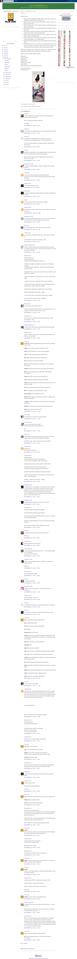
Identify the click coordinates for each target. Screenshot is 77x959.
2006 (5, 57)
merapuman (26, 207)
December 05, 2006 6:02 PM (32, 568)
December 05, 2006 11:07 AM (32, 411)
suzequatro (26, 446)
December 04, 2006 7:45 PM (32, 180)
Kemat (25, 225)
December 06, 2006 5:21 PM (32, 824)
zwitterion (26, 233)
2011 (5, 47)
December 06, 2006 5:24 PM (32, 835)
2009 (5, 51)
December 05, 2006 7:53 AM (32, 252)
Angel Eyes (26, 541)
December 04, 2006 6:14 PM (32, 160)
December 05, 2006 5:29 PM (32, 545)
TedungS (26, 191)
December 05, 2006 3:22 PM (32, 504)
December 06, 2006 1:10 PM (32, 741)
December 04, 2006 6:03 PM (32, 146)
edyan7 (25, 434)
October (7, 74)
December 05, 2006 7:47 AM (32, 241)
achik (25, 136)
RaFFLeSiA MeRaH (28, 245)
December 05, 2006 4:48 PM (32, 527)
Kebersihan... (7, 62)
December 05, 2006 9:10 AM (32, 329)
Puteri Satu (26, 303)
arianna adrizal (27, 548)
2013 (5, 45)
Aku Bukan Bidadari (28, 325)
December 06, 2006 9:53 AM (32, 614)
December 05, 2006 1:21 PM (32, 443)
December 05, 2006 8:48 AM (32, 321)
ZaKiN (25, 129)
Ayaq (25, 113)
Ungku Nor (26, 780)
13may (25, 341)
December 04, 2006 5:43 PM (32, 125)
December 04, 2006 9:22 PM (32, 196)
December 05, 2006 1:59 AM (32, 222)
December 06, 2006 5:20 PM (32, 804)
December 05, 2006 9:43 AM (32, 338)
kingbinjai (26, 183)
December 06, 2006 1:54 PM (32, 768)
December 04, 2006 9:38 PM (32, 204)
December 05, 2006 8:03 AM (32, 300)
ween (25, 681)
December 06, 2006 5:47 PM (32, 874)
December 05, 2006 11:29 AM (32, 418)
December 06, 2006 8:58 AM (32, 599)
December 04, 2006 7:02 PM (32, 169)
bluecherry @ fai (27, 902)
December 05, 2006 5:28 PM (32, 538)
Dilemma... (7, 68)
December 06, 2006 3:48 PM (32, 791)
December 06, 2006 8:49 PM (32, 898)
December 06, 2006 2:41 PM (32, 777)
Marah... (6, 70)
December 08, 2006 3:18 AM (32, 927)
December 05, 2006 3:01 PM (32, 481)
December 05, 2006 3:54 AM (32, 229)
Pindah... (6, 64)
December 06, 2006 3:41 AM (32, 592)
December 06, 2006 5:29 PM (32, 855)
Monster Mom (27, 586)
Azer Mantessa (27, 559)
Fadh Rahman (27, 484)
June (6, 82)
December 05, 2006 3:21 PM (32, 496)
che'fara (25, 173)
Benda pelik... (7, 66)
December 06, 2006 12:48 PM (32, 716)
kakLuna (26, 414)
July (6, 80)
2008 (5, 53)
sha (25, 579)
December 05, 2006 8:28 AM (32, 312)
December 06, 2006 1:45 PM (32, 759)
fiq (24, 200)
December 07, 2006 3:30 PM (32, 912)
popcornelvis (27, 422)
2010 (5, 49)
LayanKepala (38, 5)
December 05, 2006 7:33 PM (32, 575)
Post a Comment (24, 943)
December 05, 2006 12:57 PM (32, 431)
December (7, 58)
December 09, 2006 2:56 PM (32, 940)
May (6, 84)
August (6, 78)
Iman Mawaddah (27, 164)
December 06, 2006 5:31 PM (32, 864)
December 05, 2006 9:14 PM (32, 583)
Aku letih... (7, 60)
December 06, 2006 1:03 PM (32, 733)
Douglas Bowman (36, 958)
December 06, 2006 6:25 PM (32, 891)
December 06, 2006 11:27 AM (32, 685)
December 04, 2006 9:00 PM (32, 187)
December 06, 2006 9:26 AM (32, 607)
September (7, 76)
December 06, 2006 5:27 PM (32, 847)
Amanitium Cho (27, 216)
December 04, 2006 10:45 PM (32, 213)
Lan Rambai (26, 689)
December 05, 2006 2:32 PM (32, 452)
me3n (25, 610)
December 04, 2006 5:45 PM (32, 133)
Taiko (25, 150)
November (7, 72)
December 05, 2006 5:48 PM (32, 556)
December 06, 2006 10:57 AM (32, 678)
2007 (5, 55)
